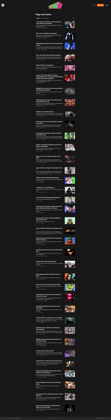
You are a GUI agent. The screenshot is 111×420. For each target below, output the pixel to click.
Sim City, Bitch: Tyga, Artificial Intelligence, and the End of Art (48, 218)
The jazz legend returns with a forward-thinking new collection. (47, 386)
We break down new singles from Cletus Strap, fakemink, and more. (49, 190)
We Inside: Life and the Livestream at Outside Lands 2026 (49, 122)
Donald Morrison (42, 192)
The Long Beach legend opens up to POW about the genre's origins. (49, 210)
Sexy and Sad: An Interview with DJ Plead (48, 284)
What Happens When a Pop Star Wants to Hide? (48, 275)
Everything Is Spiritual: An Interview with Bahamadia (48, 307)
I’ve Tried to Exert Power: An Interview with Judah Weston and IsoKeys (48, 22)
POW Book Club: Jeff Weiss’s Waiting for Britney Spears (48, 328)
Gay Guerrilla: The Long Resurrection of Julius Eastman (49, 394)
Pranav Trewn (42, 127)
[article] (55, 26)
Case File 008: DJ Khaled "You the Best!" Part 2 (49, 168)
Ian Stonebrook (44, 365)
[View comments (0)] (45, 30)
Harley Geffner (42, 266)
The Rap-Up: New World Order (45, 351)
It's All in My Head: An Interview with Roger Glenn (48, 383)
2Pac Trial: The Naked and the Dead (46, 33)
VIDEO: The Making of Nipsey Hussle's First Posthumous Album (49, 145)
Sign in (107, 5)
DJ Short (41, 200)
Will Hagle (41, 182)
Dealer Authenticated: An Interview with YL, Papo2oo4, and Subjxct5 (49, 371)
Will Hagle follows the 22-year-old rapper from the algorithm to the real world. (49, 180)
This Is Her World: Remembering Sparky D (48, 197)
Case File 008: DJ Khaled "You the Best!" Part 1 (49, 229)
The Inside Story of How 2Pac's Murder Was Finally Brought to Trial (49, 100)
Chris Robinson (42, 388)
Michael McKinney (43, 162)
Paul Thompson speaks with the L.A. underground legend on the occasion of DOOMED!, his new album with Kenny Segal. (49, 137)
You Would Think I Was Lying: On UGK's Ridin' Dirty (49, 250)
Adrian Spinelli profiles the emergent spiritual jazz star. (48, 409)
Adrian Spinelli (42, 410)
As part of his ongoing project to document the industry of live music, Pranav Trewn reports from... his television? (49, 125)
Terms (12, 418)
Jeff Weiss (44, 38)
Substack (98, 418)
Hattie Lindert (42, 279)
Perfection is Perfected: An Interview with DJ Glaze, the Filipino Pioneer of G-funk (49, 207)
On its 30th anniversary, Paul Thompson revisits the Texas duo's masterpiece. (49, 254)
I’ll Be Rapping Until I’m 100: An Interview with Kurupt (49, 44)
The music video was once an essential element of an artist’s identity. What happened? (49, 67)
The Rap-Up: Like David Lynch (45, 111)
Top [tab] (41, 18)
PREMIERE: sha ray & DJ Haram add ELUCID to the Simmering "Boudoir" (49, 89)
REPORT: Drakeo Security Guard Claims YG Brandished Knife (48, 340)
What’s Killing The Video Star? (45, 65)
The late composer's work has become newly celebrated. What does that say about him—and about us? (48, 398)
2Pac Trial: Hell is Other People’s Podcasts (48, 55)
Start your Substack (53, 418)
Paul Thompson (42, 94)
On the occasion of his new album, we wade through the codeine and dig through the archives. (48, 298)
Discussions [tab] (45, 18)
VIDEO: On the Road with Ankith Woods (47, 177)
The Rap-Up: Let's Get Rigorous (45, 187)
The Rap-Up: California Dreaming (45, 261)
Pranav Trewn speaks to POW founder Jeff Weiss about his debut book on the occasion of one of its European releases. (49, 331)
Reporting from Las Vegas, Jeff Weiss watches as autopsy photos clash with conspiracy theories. (48, 36)
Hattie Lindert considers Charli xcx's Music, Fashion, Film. (48, 277)
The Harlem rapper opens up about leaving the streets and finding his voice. (49, 242)
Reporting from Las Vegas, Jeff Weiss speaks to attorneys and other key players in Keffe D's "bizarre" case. (49, 104)
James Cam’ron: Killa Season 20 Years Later (49, 361)
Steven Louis (42, 116)
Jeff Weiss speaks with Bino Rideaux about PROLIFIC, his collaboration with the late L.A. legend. (48, 149)
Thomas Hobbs (44, 49)
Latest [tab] (38, 18)
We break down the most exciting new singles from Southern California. (49, 264)
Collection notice (17, 418)
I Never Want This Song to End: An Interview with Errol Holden (49, 239)
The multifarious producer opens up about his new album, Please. (49, 287)
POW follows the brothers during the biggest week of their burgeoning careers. (49, 26)
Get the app (60, 418)
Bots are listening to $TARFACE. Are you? (45, 221)
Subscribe (100, 5)
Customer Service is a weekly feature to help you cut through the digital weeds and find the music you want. (49, 320)
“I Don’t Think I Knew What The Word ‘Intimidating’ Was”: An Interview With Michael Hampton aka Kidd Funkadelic (49, 76)
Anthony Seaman (44, 28)
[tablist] (42, 18)
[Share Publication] (95, 5)
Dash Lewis (43, 244)
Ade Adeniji (41, 212)
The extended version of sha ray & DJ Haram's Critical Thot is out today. (49, 92)
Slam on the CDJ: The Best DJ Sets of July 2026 (48, 157)
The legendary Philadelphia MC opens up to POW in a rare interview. (49, 310)
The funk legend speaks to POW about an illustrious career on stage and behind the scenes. (49, 81)
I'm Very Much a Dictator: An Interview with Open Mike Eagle (48, 134)
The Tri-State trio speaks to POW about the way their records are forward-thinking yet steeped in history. (49, 375)
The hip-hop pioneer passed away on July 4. (45, 199)
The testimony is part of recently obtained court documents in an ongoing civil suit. (49, 343)
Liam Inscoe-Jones (43, 400)
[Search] (92, 5)
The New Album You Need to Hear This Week (49, 318)
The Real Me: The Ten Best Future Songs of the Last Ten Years (48, 295)
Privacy (9, 418)
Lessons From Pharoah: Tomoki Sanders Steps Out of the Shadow (48, 406)
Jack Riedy (41, 83)
